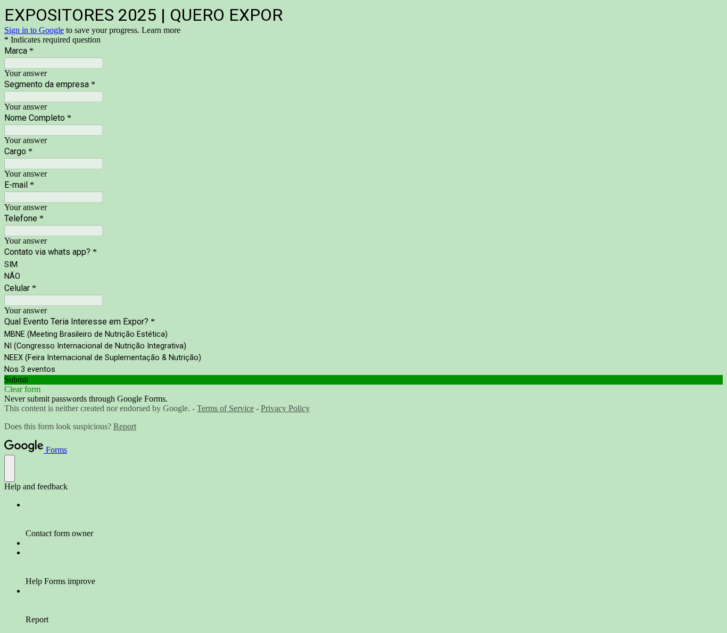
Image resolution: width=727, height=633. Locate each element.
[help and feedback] (9, 468)
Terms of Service (225, 408)
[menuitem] (374, 519)
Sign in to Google (34, 30)
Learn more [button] (161, 30)
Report (124, 426)
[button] (363, 380)
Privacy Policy (285, 408)
